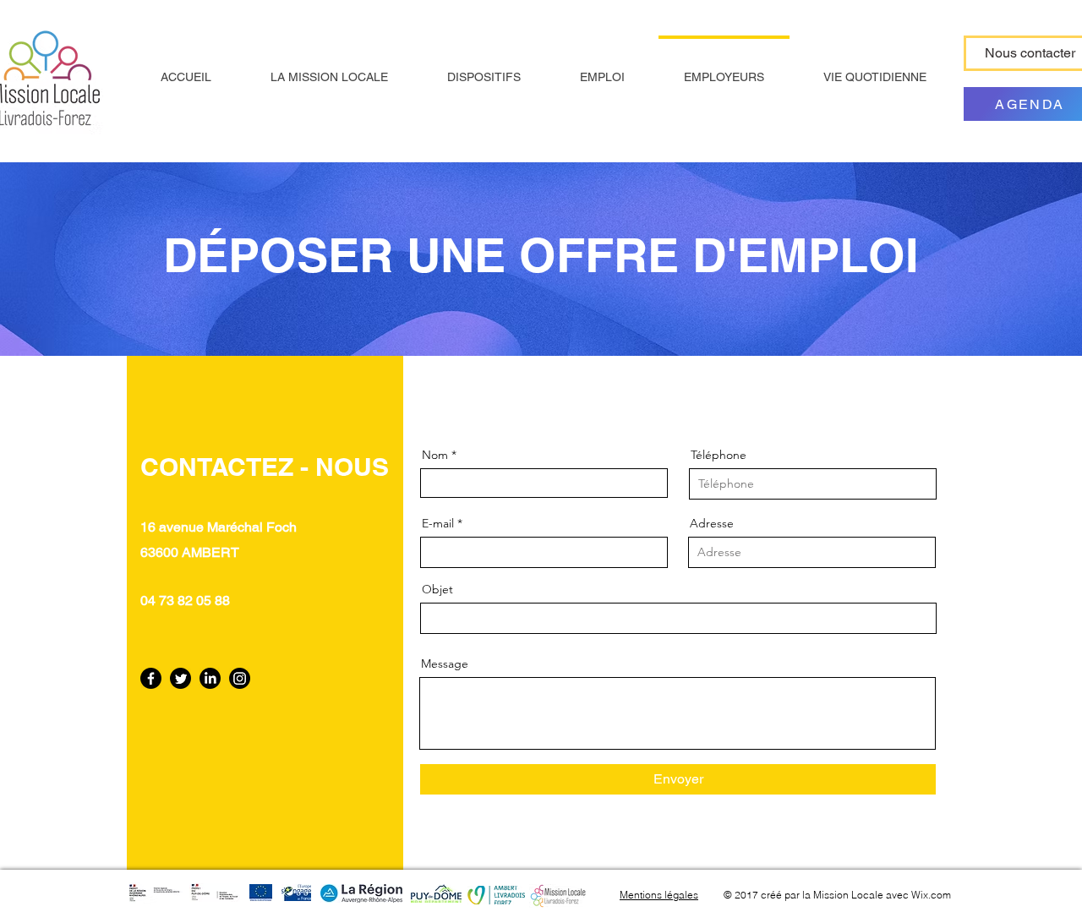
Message (444, 663)
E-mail (438, 523)
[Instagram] (239, 678)
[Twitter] (180, 678)
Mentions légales (659, 894)
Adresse (712, 523)
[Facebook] (150, 678)
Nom (435, 455)
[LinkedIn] (210, 678)
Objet (437, 589)
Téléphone (718, 455)
